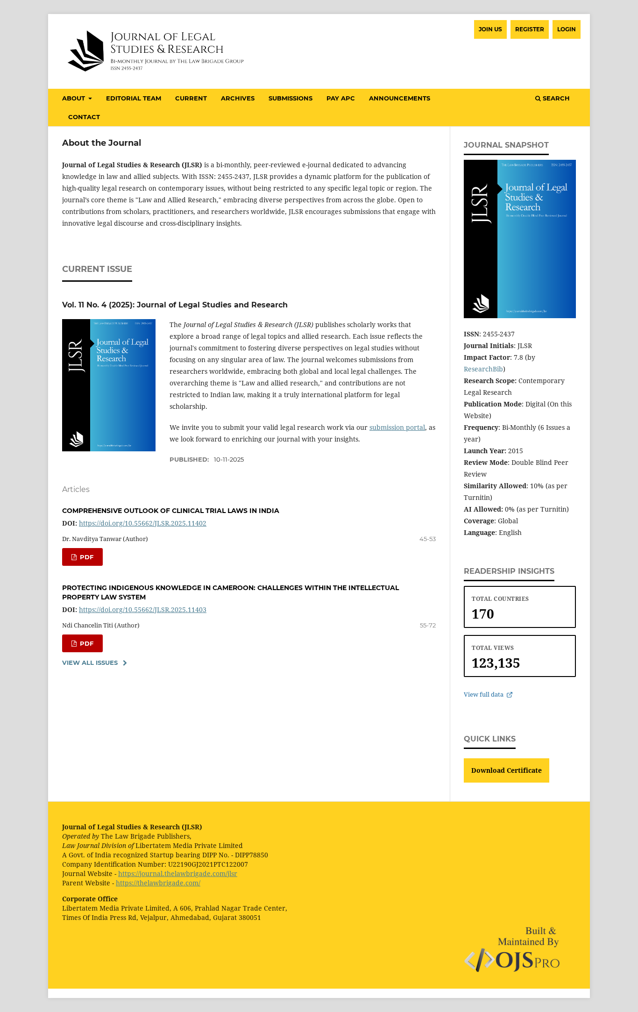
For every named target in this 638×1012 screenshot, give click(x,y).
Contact (84, 117)
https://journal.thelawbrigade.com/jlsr (177, 873)
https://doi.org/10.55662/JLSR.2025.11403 (142, 609)
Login (566, 29)
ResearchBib (483, 368)
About (74, 98)
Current (191, 98)
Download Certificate (506, 770)
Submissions (290, 98)
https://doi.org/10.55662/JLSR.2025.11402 (142, 523)
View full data (483, 694)
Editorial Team (133, 98)
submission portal (397, 427)
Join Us (490, 29)
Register (529, 29)
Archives (238, 98)
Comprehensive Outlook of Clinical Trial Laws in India (170, 510)
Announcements (399, 98)
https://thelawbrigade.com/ (158, 882)
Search (555, 98)
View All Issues (90, 662)
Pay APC (340, 98)
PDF (85, 557)
